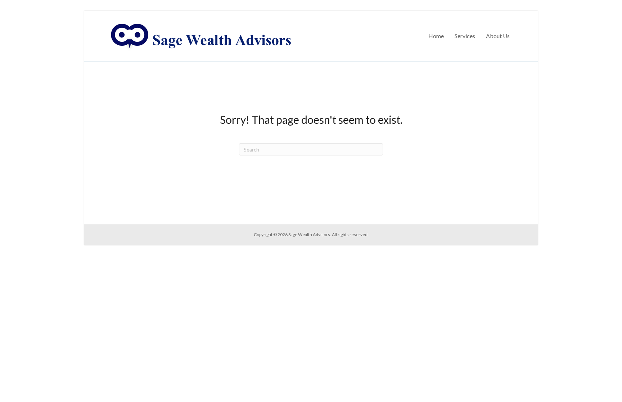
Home (436, 35)
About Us (498, 35)
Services (465, 35)
